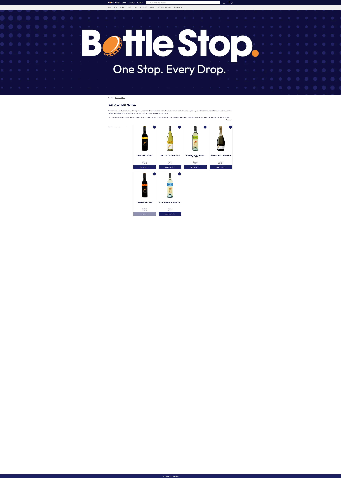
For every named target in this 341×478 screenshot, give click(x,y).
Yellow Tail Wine (120, 98)
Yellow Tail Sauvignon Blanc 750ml (170, 202)
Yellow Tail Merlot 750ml (144, 202)
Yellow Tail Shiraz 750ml (144, 155)
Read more (229, 120)
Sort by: (110, 127)
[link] (170, 52)
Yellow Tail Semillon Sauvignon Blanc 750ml (195, 156)
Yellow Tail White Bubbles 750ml (221, 155)
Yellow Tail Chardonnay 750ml (170, 155)
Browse (110, 98)
